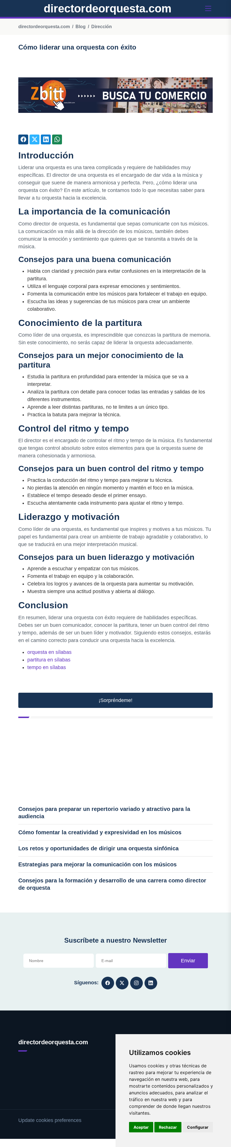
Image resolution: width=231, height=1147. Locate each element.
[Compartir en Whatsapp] (57, 139)
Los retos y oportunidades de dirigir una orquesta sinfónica (98, 848)
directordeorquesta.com (108, 8)
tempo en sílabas (46, 667)
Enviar (188, 960)
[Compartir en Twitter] (34, 139)
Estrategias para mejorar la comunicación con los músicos (97, 864)
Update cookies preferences (49, 1120)
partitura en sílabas (48, 660)
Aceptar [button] (141, 1127)
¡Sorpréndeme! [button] (115, 700)
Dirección (101, 26)
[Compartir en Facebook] (23, 139)
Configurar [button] (197, 1127)
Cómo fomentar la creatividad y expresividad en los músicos (99, 832)
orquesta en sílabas (49, 652)
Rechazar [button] (168, 1127)
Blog (80, 26)
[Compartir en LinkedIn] (46, 139)
